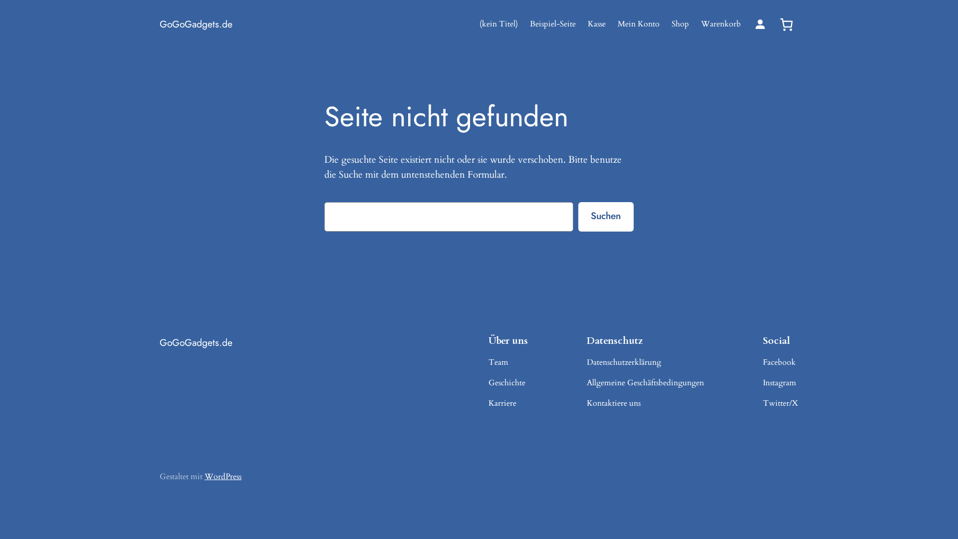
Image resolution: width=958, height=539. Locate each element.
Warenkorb (721, 23)
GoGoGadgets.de (196, 24)
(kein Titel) (498, 23)
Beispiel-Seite (553, 23)
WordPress (223, 476)
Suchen (606, 216)
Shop (680, 23)
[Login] (760, 24)
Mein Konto (639, 23)
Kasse (597, 23)
